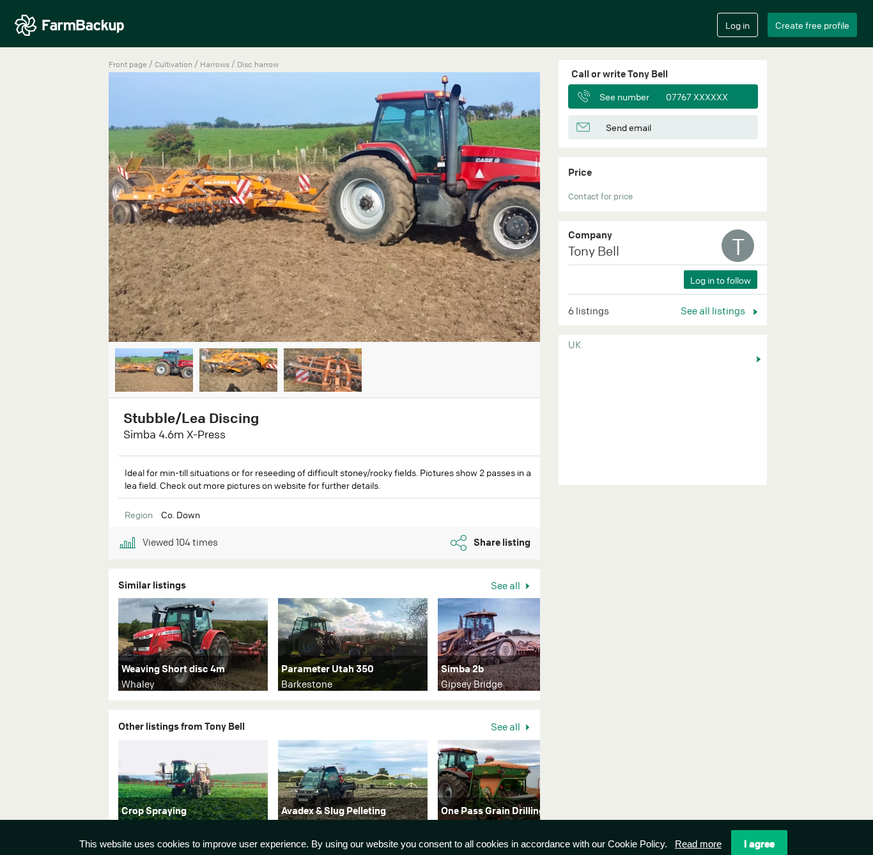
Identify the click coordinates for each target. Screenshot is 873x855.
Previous (89, 208)
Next (559, 208)
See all (506, 585)
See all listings (714, 310)
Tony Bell (593, 251)
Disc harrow (258, 64)
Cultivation (174, 64)
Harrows (215, 64)
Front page (128, 64)
